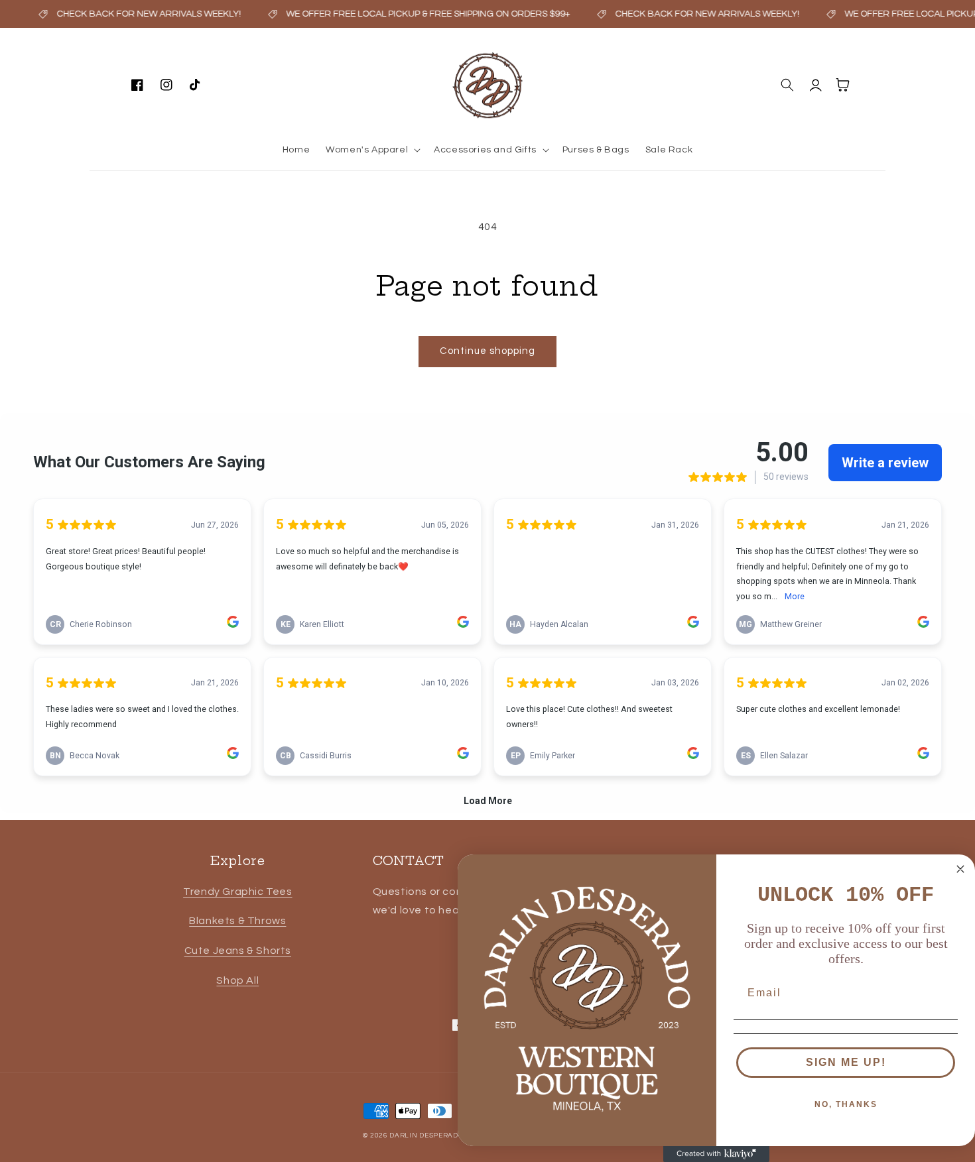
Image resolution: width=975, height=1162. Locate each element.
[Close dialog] (960, 869)
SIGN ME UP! (846, 1062)
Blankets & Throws (237, 920)
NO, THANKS (846, 1104)
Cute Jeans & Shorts (237, 950)
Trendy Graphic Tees (237, 891)
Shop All (237, 980)
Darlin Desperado (426, 1135)
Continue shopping (487, 351)
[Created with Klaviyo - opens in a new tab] (716, 1154)
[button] (372, 150)
